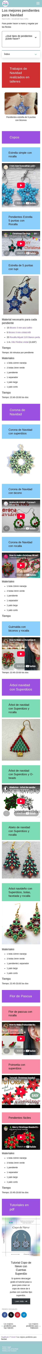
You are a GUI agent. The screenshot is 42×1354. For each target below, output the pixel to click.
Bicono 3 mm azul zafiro (21, 328)
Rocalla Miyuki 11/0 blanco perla (25, 337)
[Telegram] (24, 1315)
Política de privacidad (10, 1349)
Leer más (19, 1301)
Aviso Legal (6, 1347)
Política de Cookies (9, 1351)
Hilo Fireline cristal (20, 342)
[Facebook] (4, 1315)
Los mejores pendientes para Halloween (32, 1326)
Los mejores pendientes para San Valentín (10, 1326)
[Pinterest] (17, 1315)
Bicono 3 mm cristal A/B (20, 332)
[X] (11, 1315)
